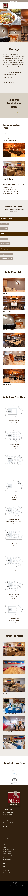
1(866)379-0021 (14, 1)
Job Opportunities (7, 868)
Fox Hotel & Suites (7, 831)
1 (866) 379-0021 (7, 820)
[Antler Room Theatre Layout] (14, 486)
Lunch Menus (4, 228)
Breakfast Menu (4, 223)
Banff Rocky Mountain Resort (9, 836)
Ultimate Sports (6, 874)
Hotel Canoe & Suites (7, 833)
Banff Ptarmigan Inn (7, 851)
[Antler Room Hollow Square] (14, 609)
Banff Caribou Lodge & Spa (8, 849)
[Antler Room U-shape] (14, 411)
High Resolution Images (8, 870)
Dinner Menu (4, 238)
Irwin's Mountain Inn (7, 855)
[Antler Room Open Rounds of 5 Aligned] (14, 535)
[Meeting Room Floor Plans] (14, 785)
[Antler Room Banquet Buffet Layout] (14, 561)
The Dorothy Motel (7, 859)
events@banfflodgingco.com (15, 112)
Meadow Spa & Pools (7, 872)
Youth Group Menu (5, 243)
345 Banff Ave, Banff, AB (8, 812)
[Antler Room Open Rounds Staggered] (14, 510)
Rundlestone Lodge (7, 853)
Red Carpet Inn (6, 857)
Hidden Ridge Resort (7, 838)
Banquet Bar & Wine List (6, 258)
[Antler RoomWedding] (14, 460)
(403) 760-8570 (6, 822)
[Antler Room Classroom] (14, 435)
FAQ (4, 866)
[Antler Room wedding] (14, 585)
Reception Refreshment (6, 254)
